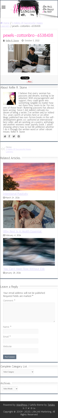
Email (7, 336)
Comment (9, 300)
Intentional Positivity (15, 193)
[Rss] (24, 408)
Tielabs (51, 404)
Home (6, 22)
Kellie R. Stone (12, 40)
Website (7, 346)
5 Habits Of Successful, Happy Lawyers (18, 149)
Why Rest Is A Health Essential (22, 231)
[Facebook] (26, 408)
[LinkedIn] (34, 408)
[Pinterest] (31, 408)
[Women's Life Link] (29, 9)
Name (7, 326)
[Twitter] (28, 408)
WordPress (21, 404)
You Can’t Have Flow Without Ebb (24, 269)
